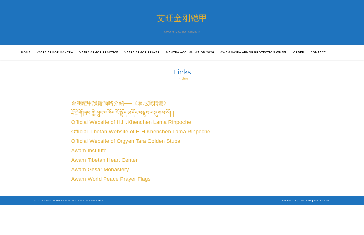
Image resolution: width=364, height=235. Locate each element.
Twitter (305, 200)
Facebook (289, 200)
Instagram (321, 200)
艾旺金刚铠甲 (182, 18)
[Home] (176, 78)
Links (185, 78)
